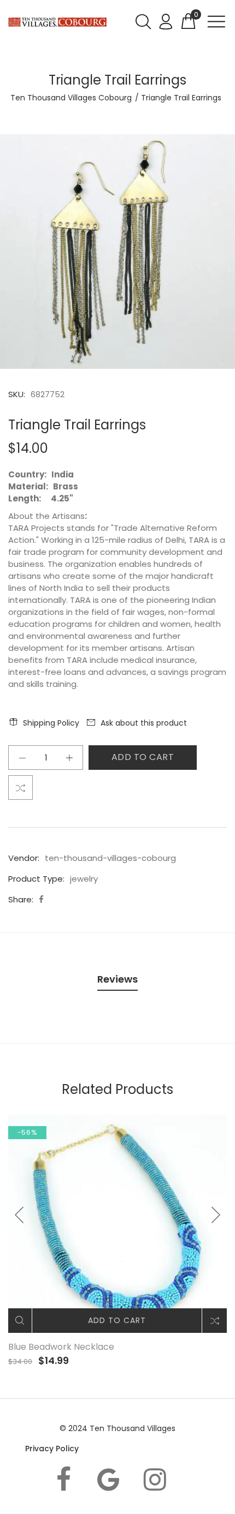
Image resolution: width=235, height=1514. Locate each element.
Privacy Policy (52, 1448)
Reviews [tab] (117, 979)
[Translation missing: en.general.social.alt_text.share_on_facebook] (41, 899)
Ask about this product (144, 722)
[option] (117, 251)
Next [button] (215, 1215)
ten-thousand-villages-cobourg (110, 858)
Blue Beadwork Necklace (61, 1347)
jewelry (84, 878)
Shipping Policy (51, 722)
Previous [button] (19, 1215)
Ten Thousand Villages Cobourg (71, 97)
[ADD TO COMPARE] (20, 787)
